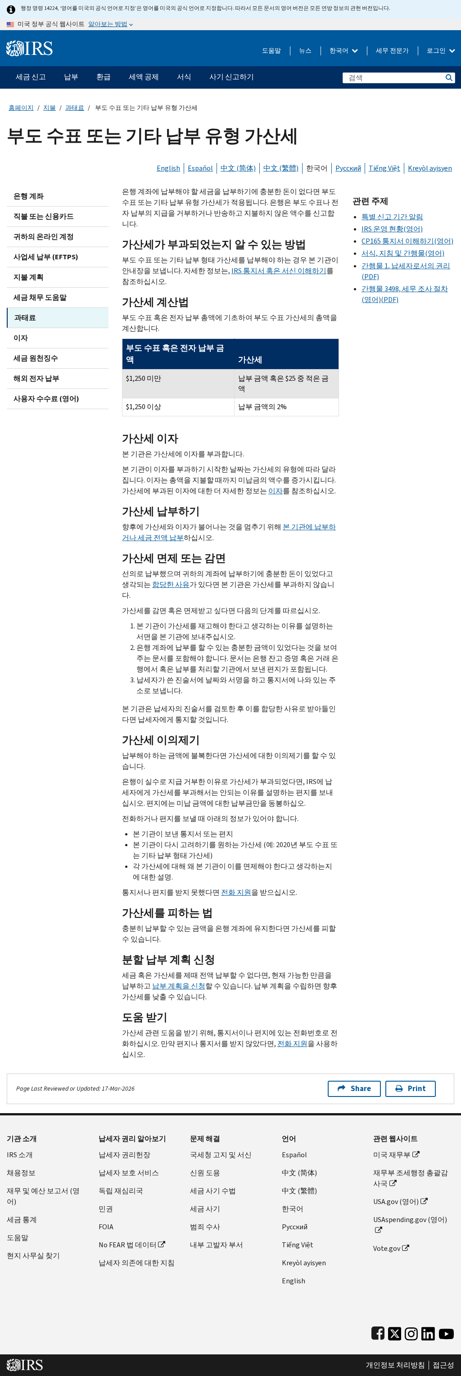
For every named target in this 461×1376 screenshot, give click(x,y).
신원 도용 (205, 1172)
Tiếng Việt (384, 168)
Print (417, 1088)
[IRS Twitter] (395, 1332)
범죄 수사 (205, 1227)
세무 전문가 (392, 50)
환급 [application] (103, 76)
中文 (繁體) (280, 168)
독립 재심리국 (121, 1191)
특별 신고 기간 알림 (392, 216)
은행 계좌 (29, 196)
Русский (348, 168)
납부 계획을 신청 (178, 986)
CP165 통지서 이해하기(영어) (407, 241)
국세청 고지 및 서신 (221, 1154)
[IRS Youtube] (446, 1332)
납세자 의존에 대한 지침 (137, 1263)
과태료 (74, 108)
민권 (106, 1209)
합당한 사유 (171, 584)
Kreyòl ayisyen (430, 168)
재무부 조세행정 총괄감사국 (410, 1178)
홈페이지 (21, 108)
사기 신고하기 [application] (231, 76)
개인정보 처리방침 (395, 1365)
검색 (448, 77)
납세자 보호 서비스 (129, 1172)
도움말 (271, 50)
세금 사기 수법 (213, 1191)
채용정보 (21, 1172)
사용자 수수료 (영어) (46, 398)
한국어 (340, 50)
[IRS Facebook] (377, 1332)
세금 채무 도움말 (40, 297)
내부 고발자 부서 (216, 1245)
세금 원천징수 (36, 358)
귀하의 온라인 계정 (44, 236)
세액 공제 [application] (144, 76)
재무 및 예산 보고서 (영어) (43, 1196)
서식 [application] (184, 76)
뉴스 (305, 50)
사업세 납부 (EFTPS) (46, 257)
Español (200, 168)
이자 (21, 338)
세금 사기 (205, 1209)
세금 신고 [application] (31, 76)
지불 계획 (29, 277)
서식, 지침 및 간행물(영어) (403, 253)
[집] (29, 45)
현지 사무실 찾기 (33, 1255)
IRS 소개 (20, 1154)
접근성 (443, 1365)
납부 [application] (71, 76)
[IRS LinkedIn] (428, 1332)
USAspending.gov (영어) (410, 1219)
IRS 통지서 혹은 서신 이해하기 (278, 270)
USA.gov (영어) (396, 1201)
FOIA (106, 1227)
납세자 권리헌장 (124, 1154)
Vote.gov (386, 1248)
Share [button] (361, 1088)
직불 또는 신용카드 (44, 216)
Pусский (294, 1227)
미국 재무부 (392, 1154)
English (168, 168)
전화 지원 (236, 892)
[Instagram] (411, 1332)
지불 (49, 108)
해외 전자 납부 (36, 378)
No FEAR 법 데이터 (128, 1245)
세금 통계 (22, 1219)
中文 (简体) (238, 168)
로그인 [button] (437, 50)
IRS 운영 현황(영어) (392, 229)
